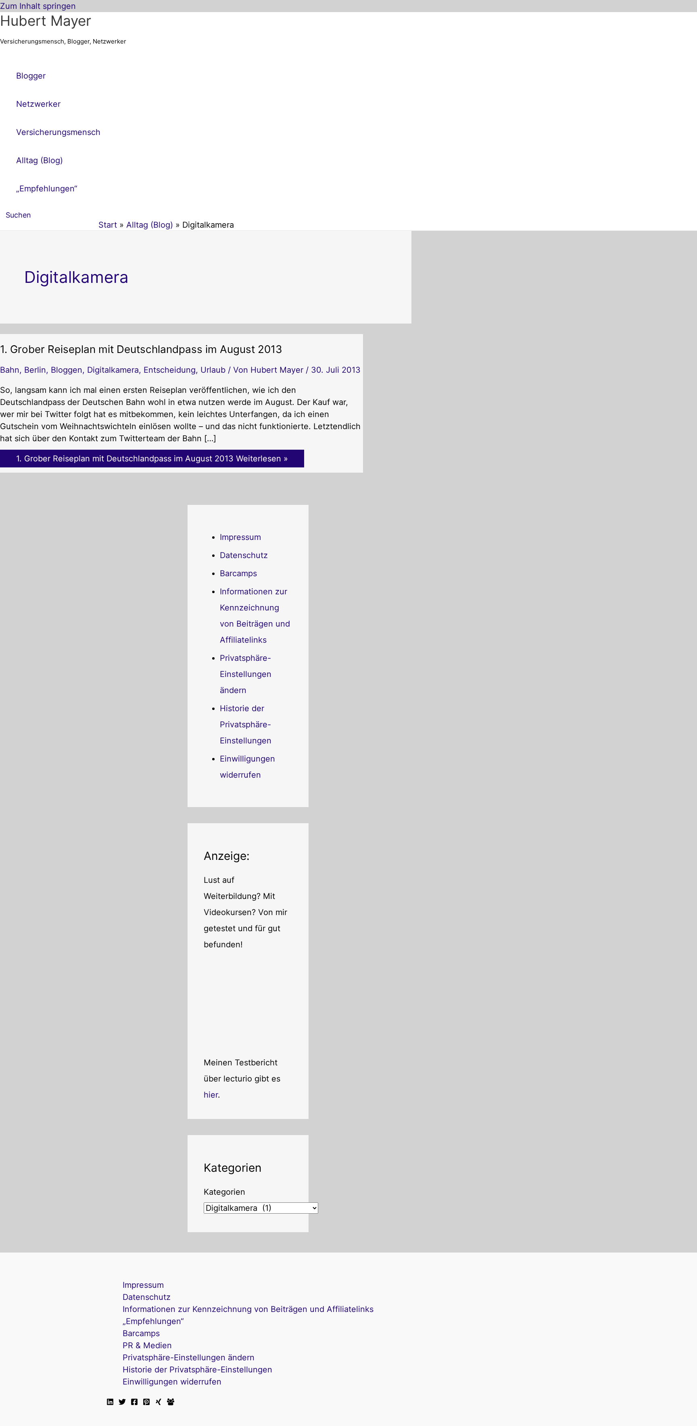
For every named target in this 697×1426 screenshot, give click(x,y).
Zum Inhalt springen (38, 6)
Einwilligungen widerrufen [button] (172, 1382)
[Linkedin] (110, 1402)
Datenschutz (244, 555)
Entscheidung (170, 370)
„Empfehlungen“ (153, 1321)
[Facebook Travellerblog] (170, 1402)
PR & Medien (147, 1345)
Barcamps (238, 573)
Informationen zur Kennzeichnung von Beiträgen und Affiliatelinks (248, 1309)
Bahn (9, 370)
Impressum (240, 537)
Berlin (35, 370)
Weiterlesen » (152, 458)
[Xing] (158, 1402)
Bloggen (66, 370)
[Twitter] (122, 1402)
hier (211, 1095)
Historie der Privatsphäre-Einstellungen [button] (245, 724)
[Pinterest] (146, 1402)
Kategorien (224, 1192)
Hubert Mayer (45, 20)
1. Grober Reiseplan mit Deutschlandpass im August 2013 (141, 349)
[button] (15, 215)
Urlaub (212, 370)
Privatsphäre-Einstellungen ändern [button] (245, 674)
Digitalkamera (113, 370)
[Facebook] (134, 1402)
